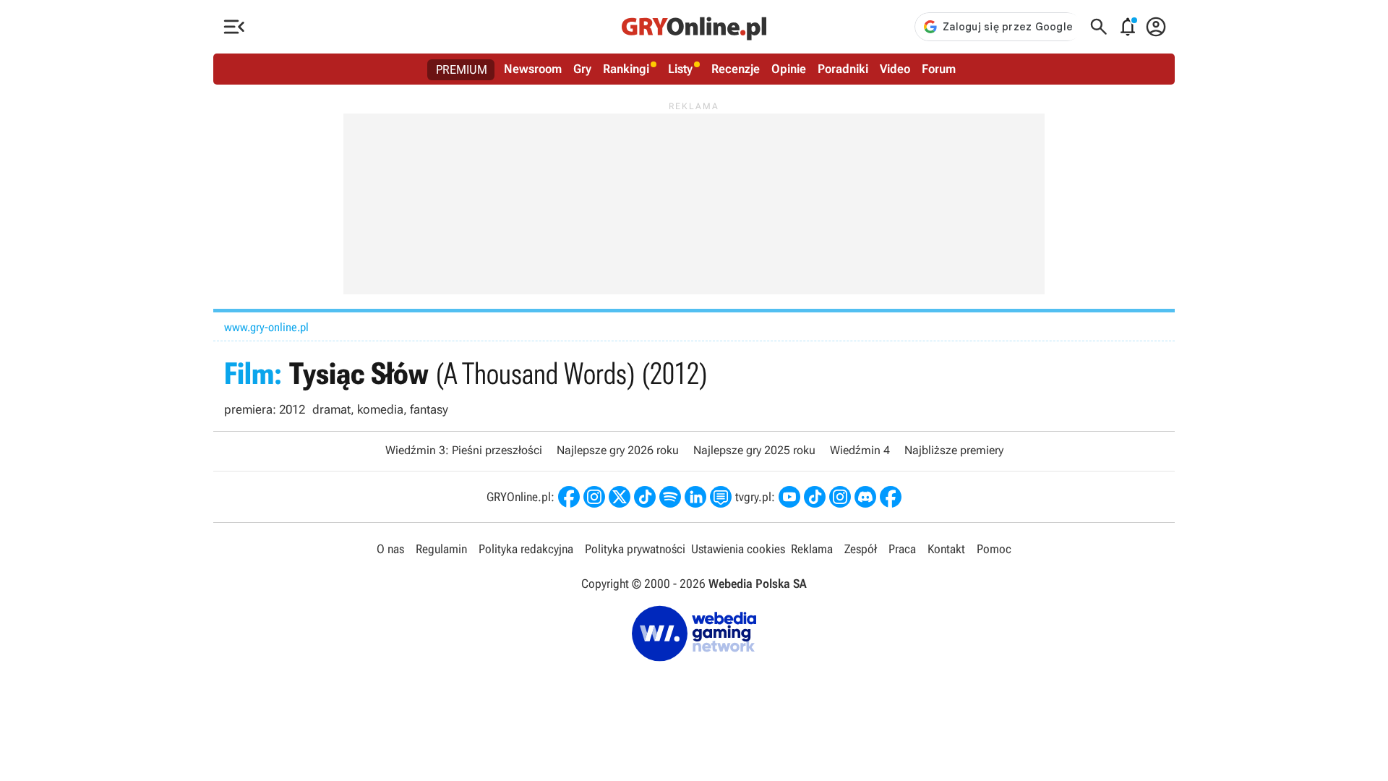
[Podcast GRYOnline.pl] (670, 497)
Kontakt (946, 549)
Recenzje (735, 68)
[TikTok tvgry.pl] (815, 497)
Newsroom (533, 68)
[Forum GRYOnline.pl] (721, 497)
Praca (902, 549)
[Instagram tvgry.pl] (840, 497)
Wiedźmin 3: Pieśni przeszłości (463, 450)
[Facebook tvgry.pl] (890, 497)
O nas (390, 549)
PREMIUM (461, 69)
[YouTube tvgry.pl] (789, 497)
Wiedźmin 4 (860, 450)
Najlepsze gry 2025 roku (754, 450)
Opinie (788, 68)
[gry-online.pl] (694, 26)
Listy (680, 68)
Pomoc (994, 549)
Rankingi (626, 68)
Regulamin (441, 549)
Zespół (860, 549)
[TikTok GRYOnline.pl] (645, 497)
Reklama (812, 549)
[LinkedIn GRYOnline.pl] (695, 497)
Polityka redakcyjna (526, 549)
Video (895, 68)
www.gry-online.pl (266, 327)
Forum (939, 68)
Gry (582, 68)
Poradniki (843, 68)
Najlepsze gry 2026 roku (618, 450)
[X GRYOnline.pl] (619, 497)
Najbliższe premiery (953, 450)
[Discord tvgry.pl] (865, 497)
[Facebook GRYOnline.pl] (569, 497)
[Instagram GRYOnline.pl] (594, 497)
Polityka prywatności (635, 549)
